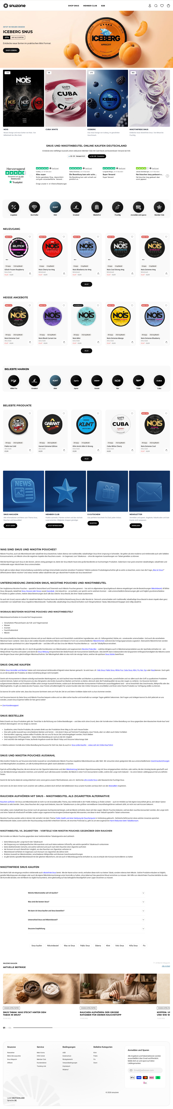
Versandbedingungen (70, 1063)
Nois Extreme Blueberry (150, 338)
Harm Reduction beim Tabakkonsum (124, 821)
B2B (103, 6)
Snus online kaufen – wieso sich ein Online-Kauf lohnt (92, 745)
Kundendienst (41, 1063)
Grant (95, 1063)
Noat (153, 670)
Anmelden (136, 526)
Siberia (98, 946)
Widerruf (65, 1070)
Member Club (90, 6)
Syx (145, 670)
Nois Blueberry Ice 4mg (82, 270)
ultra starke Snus (90, 780)
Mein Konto (41, 1053)
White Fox (119, 670)
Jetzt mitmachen (55, 526)
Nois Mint (76, 338)
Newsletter (10, 1053)
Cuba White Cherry (114, 446)
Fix (138, 670)
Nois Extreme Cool (12, 338)
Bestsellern (113, 786)
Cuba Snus (128, 670)
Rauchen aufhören (7, 802)
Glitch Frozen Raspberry (14, 270)
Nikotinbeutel (156, 588)
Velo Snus (101, 670)
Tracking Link (41, 1066)
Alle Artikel (166, 966)
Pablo (95, 1056)
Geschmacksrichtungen (160, 761)
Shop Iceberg (11, 50)
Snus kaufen (37, 946)
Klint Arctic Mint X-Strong (83, 446)
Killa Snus (133, 946)
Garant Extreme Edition (48, 446)
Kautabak (50, 591)
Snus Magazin (12, 1059)
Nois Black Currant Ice (47, 338)
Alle (86, 284)
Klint (135, 670)
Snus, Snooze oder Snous (31, 591)
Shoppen (93, 523)
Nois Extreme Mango (115, 338)
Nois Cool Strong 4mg (115, 270)
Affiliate (9, 1063)
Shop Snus (73, 6)
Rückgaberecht (68, 1059)
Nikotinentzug (71, 769)
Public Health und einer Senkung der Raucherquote (75, 818)
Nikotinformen (98, 641)
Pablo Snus (110, 670)
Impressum (66, 1066)
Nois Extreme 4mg (148, 270)
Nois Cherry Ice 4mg (47, 270)
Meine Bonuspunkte (14, 1056)
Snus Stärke (110, 654)
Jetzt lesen (10, 526)
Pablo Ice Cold (10, 446)
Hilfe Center (41, 1056)
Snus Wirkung (43, 652)
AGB (64, 1053)
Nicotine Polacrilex (89, 649)
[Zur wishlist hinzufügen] (30, 237)
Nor (141, 670)
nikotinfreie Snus (49, 873)
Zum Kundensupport (10, 705)
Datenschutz (67, 1056)
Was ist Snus (158, 570)
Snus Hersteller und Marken (16, 670)
